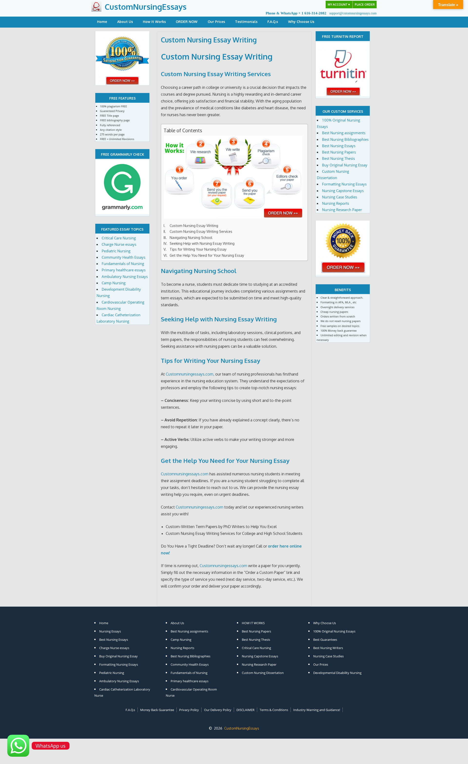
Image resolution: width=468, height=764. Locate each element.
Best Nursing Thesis (338, 158)
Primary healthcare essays (124, 269)
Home (102, 22)
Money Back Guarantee (157, 710)
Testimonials (246, 22)
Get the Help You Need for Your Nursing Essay (207, 255)
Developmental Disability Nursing (337, 673)
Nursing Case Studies (339, 196)
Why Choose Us (301, 22)
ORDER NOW (186, 22)
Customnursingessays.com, (190, 374)
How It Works (154, 22)
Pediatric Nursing (116, 250)
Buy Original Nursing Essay (344, 165)
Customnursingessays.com (184, 473)
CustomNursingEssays (145, 7)
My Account (339, 4)
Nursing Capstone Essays (343, 190)
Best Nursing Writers (328, 648)
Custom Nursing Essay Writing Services (201, 231)
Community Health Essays (123, 257)
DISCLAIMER (245, 710)
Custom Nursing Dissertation (263, 673)
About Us (125, 22)
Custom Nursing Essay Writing (194, 225)
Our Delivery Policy (217, 710)
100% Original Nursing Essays (334, 631)
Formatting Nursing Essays (344, 184)
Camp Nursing (114, 282)
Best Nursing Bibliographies (345, 139)
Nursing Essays (110, 631)
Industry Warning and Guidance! (316, 710)
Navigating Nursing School (191, 237)
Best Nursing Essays (338, 145)
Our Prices (216, 22)
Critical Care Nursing (119, 237)
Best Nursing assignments (343, 132)
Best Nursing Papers (339, 152)
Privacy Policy (189, 710)
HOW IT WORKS (253, 623)
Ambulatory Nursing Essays (125, 276)
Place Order (365, 4)
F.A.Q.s (272, 22)
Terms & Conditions (274, 710)
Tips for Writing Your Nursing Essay (198, 249)
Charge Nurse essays (119, 244)
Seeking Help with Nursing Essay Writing (202, 243)
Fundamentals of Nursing (123, 263)
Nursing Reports (335, 203)
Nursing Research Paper (342, 209)
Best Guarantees (325, 639)
